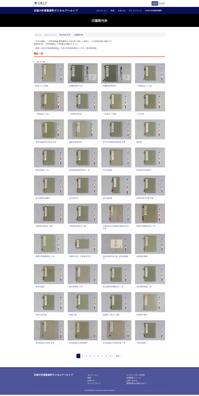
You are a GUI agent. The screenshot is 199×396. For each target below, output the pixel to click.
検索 (112, 10)
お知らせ (121, 10)
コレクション (101, 10)
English (161, 3)
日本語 (154, 3)
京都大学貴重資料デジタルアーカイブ (56, 10)
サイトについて (135, 10)
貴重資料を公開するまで (136, 383)
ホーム (38, 35)
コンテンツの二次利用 (135, 375)
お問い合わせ (131, 380)
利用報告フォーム (133, 378)
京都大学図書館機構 (153, 10)
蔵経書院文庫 (64, 35)
